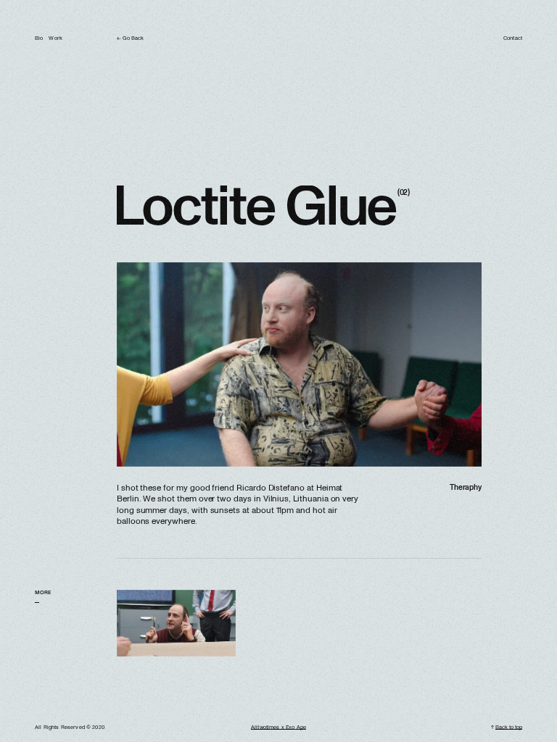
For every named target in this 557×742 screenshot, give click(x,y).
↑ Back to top (506, 727)
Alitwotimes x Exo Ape (278, 727)
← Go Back (130, 38)
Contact (512, 38)
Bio (39, 38)
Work (55, 38)
